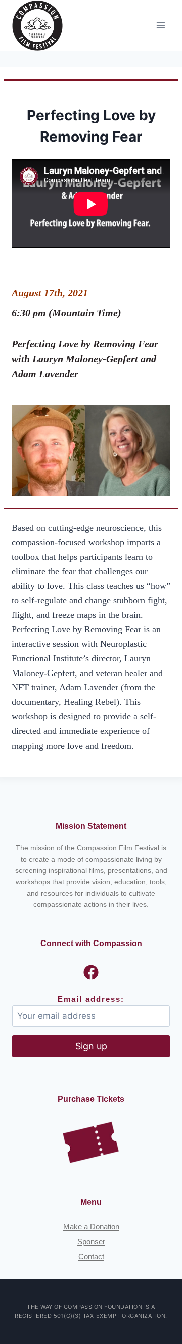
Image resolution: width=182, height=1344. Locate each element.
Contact (91, 1256)
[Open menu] (160, 25)
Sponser (91, 1241)
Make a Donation (91, 1226)
